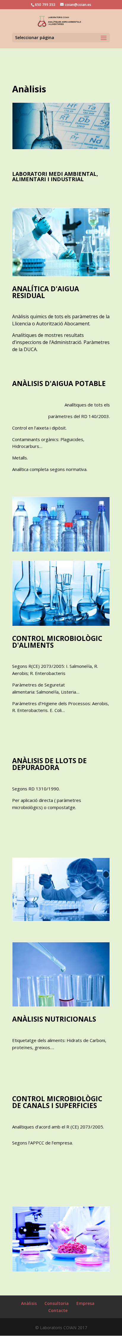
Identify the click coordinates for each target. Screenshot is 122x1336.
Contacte (58, 1310)
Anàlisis (29, 1303)
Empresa (85, 1303)
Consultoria (56, 1303)
